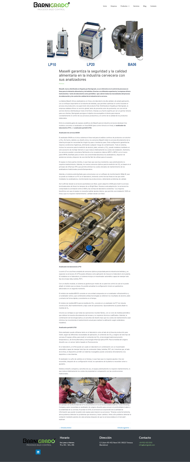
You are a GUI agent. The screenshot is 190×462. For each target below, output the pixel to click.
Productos (124, 6)
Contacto (153, 6)
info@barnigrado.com (147, 445)
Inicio (105, 6)
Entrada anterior (65, 428)
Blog (144, 6)
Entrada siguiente (124, 428)
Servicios (136, 6)
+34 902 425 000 (145, 443)
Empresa (114, 6)
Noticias (61, 83)
